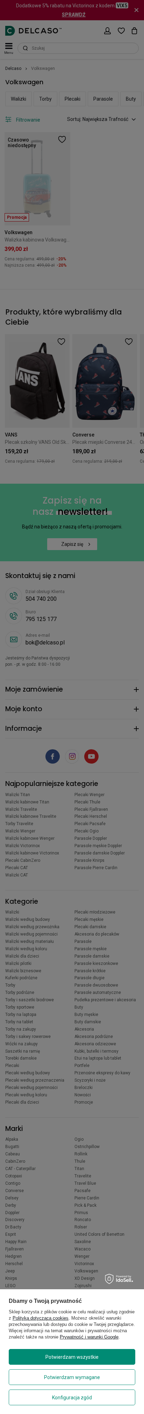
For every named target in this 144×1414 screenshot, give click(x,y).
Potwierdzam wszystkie (72, 1357)
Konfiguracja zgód (72, 1397)
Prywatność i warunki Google (89, 1337)
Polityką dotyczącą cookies (41, 1318)
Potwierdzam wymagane (72, 1377)
